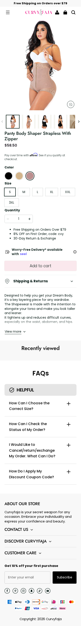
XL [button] (51, 192)
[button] (7, 12)
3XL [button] (11, 202)
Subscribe (64, 577)
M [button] (23, 192)
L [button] (37, 192)
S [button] (10, 192)
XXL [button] (67, 192)
